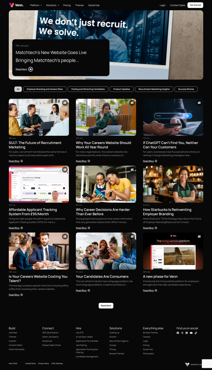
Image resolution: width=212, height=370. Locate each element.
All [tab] (18, 89)
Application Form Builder (87, 341)
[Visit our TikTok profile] (196, 332)
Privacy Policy (43, 363)
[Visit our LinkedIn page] (187, 332)
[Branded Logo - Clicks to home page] (16, 5)
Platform (34, 5)
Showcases (148, 353)
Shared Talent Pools (51, 345)
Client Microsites (17, 349)
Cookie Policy (30, 363)
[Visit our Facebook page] (178, 332)
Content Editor (15, 345)
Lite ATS (79, 332)
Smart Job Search (50, 336)
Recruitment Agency (118, 341)
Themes (79, 5)
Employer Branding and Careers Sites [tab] (45, 89)
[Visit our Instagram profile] (182, 332)
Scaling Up (114, 332)
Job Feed (13, 332)
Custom (12, 341)
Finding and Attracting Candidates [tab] (88, 89)
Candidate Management (87, 356)
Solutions (51, 5)
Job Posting (81, 345)
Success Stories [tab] (186, 89)
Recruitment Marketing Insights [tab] (154, 89)
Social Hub (94, 5)
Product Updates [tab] (121, 89)
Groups (112, 345)
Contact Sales (177, 5)
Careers (146, 336)
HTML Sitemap (57, 363)
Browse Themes (116, 353)
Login (163, 5)
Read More (106, 305)
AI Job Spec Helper (84, 336)
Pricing (67, 5)
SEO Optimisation (50, 332)
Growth (112, 336)
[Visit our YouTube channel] (191, 332)
